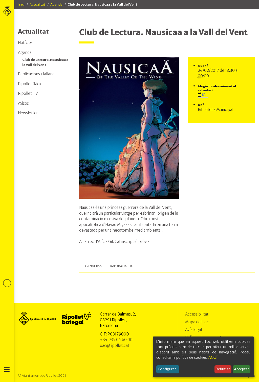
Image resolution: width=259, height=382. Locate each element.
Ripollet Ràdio (30, 83)
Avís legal (193, 329)
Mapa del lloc (197, 322)
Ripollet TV (28, 93)
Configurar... (168, 369)
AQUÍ (213, 357)
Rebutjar (223, 369)
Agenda (56, 4)
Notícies (25, 42)
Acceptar (241, 369)
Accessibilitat (196, 314)
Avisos (23, 103)
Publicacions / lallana (36, 74)
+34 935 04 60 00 (116, 339)
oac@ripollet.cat (114, 345)
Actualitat (37, 4)
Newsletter (28, 112)
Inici (21, 4)
